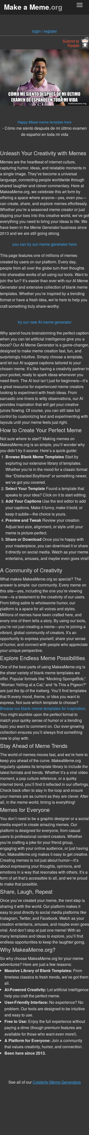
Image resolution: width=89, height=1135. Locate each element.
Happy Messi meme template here (44, 121)
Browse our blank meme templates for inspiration (42, 708)
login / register (44, 31)
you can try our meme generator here (44, 244)
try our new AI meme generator (44, 322)
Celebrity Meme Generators (57, 1082)
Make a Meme (33, 7)
